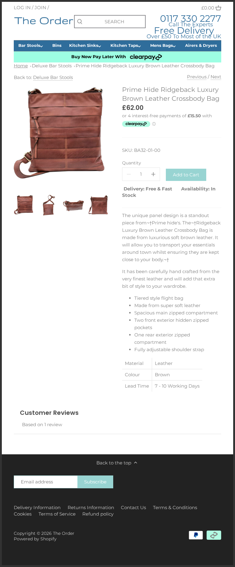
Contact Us (133, 507)
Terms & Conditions (175, 507)
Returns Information (91, 507)
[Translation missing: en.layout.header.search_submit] (79, 21)
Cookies (23, 514)
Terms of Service (57, 514)
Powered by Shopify (35, 538)
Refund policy (98, 514)
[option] (24, 205)
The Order (63, 533)
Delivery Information (37, 507)
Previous (197, 77)
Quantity (131, 162)
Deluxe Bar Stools (52, 66)
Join (40, 7)
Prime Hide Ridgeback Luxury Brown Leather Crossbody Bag (145, 66)
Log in (22, 7)
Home (21, 66)
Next (216, 77)
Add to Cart (186, 175)
